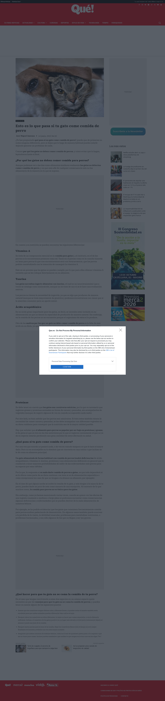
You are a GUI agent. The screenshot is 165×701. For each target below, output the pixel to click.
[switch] (110, 349)
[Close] (121, 314)
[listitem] (82, 345)
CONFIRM (67, 383)
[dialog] (82, 350)
